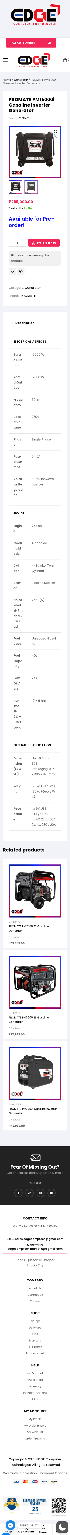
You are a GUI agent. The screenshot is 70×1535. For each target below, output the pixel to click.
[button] (55, 134)
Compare (20, 271)
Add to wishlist (12, 271)
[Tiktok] (29, 1193)
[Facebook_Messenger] (10, 1525)
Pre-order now (46, 242)
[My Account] (26, 1528)
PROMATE (24, 118)
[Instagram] (41, 1193)
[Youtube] (51, 1193)
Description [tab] (25, 323)
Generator (21, 80)
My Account (26, 1531)
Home (7, 80)
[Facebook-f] (18, 1193)
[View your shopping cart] (65, 60)
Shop (8, 1531)
